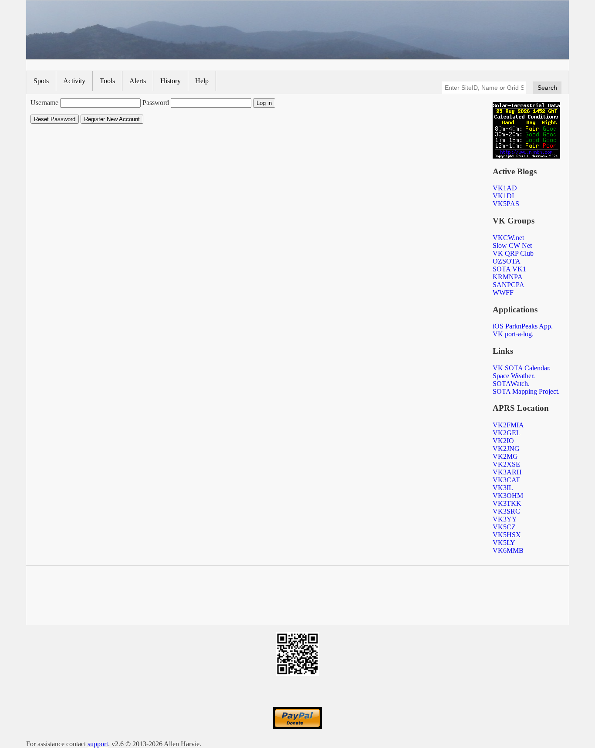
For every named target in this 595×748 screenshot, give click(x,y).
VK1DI (503, 196)
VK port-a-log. (513, 334)
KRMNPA (508, 277)
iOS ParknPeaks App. (523, 326)
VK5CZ (504, 527)
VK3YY (505, 519)
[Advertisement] (297, 596)
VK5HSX (507, 534)
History (170, 81)
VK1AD (505, 188)
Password (155, 102)
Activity (74, 81)
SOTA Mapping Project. (526, 391)
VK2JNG (506, 448)
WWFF (503, 292)
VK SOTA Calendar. (522, 368)
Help (202, 81)
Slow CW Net (512, 245)
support (98, 744)
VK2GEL (507, 433)
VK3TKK (507, 503)
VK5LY (504, 542)
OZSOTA (507, 261)
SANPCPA (508, 284)
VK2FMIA (508, 425)
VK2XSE (506, 464)
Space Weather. (514, 375)
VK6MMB (508, 550)
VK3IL (503, 487)
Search (547, 87)
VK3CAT (506, 480)
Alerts (137, 81)
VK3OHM (508, 495)
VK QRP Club (513, 253)
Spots (41, 81)
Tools (107, 81)
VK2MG (505, 456)
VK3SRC (506, 511)
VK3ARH (507, 472)
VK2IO (503, 440)
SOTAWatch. (511, 383)
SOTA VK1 (509, 269)
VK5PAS (506, 203)
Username (44, 102)
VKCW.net (508, 237)
